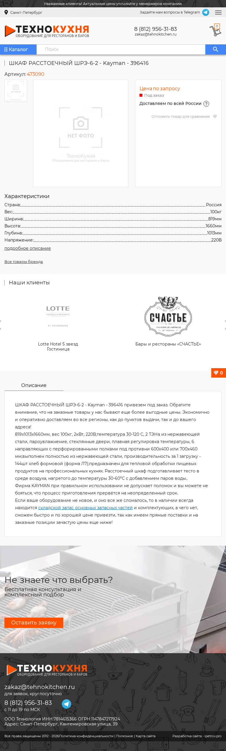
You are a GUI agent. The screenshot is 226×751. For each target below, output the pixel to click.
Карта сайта (145, 736)
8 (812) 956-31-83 (155, 29)
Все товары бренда (23, 261)
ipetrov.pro (213, 736)
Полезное (124, 736)
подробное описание (27, 248)
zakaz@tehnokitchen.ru (156, 34)
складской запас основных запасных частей (85, 507)
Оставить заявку (33, 622)
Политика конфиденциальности (86, 736)
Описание (33, 385)
